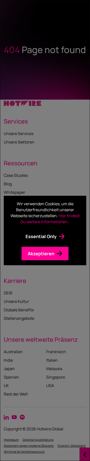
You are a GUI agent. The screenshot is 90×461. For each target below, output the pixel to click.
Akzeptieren (41, 254)
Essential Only (41, 236)
